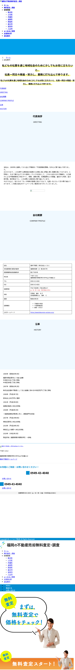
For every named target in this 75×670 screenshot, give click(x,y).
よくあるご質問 (9, 577)
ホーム (6, 551)
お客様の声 (8, 579)
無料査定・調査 (9, 553)
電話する (9, 588)
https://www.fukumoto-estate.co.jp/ (42, 312)
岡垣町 (10, 21)
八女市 (10, 28)
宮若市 (10, 26)
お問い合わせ (10, 590)
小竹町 (10, 14)
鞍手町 (10, 12)
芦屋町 (10, 17)
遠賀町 (10, 19)
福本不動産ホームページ (8, 459)
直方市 (10, 24)
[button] (37, 90)
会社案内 (7, 581)
